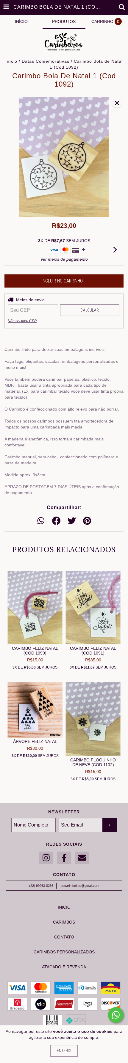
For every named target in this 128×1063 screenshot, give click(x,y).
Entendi (64, 1050)
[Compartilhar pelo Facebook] (56, 521)
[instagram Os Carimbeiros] (46, 858)
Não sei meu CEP (22, 321)
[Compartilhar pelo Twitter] (72, 521)
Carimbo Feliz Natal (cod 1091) (93, 650)
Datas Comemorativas (45, 61)
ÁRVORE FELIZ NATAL (35, 741)
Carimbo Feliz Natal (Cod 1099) (35, 650)
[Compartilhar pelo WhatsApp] (41, 521)
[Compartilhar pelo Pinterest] (87, 521)
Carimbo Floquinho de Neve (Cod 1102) (93, 762)
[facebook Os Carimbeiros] (64, 858)
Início (11, 61)
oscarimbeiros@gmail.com (80, 885)
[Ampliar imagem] (117, 103)
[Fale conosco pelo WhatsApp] (116, 1015)
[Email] (82, 858)
